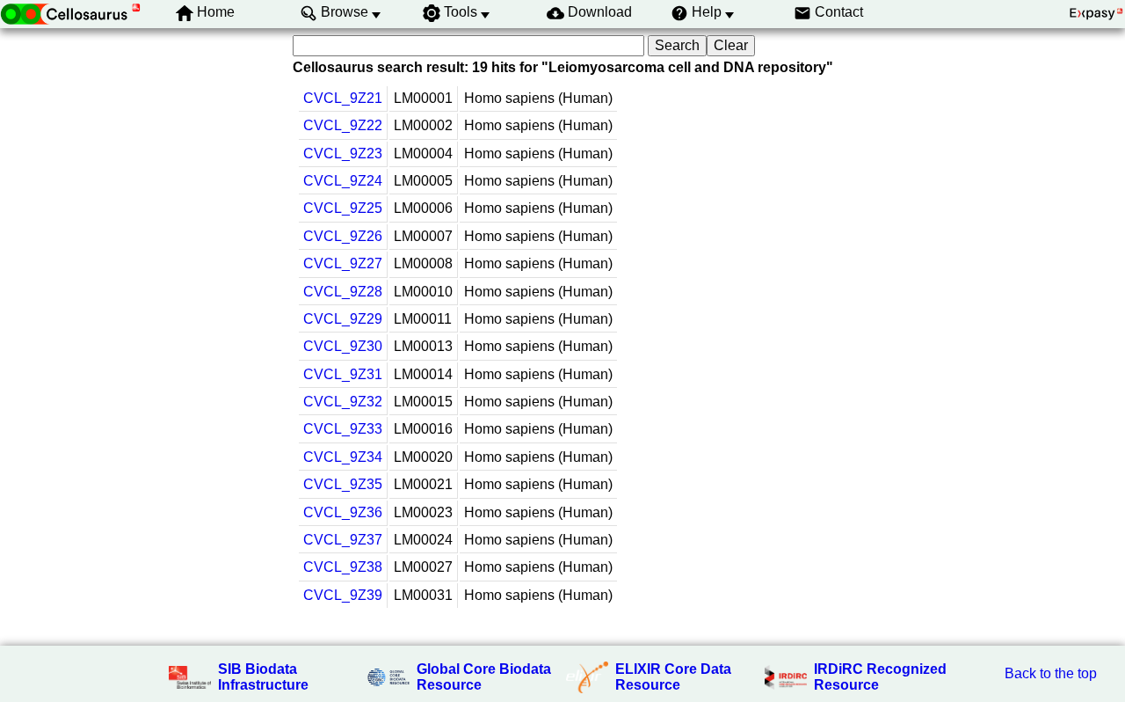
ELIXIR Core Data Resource (673, 677)
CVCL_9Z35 (342, 484)
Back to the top (1051, 673)
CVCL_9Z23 (342, 153)
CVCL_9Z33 (342, 428)
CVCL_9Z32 (342, 401)
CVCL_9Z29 (342, 318)
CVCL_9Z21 (342, 98)
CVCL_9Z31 (342, 374)
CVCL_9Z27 (342, 263)
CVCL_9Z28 (342, 291)
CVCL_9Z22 (342, 125)
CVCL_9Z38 (342, 566)
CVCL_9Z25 (342, 208)
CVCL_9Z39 (342, 595)
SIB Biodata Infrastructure (263, 677)
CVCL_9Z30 (342, 346)
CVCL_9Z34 (342, 457)
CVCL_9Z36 (342, 512)
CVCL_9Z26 (342, 236)
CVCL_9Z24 (342, 180)
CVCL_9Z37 (342, 539)
